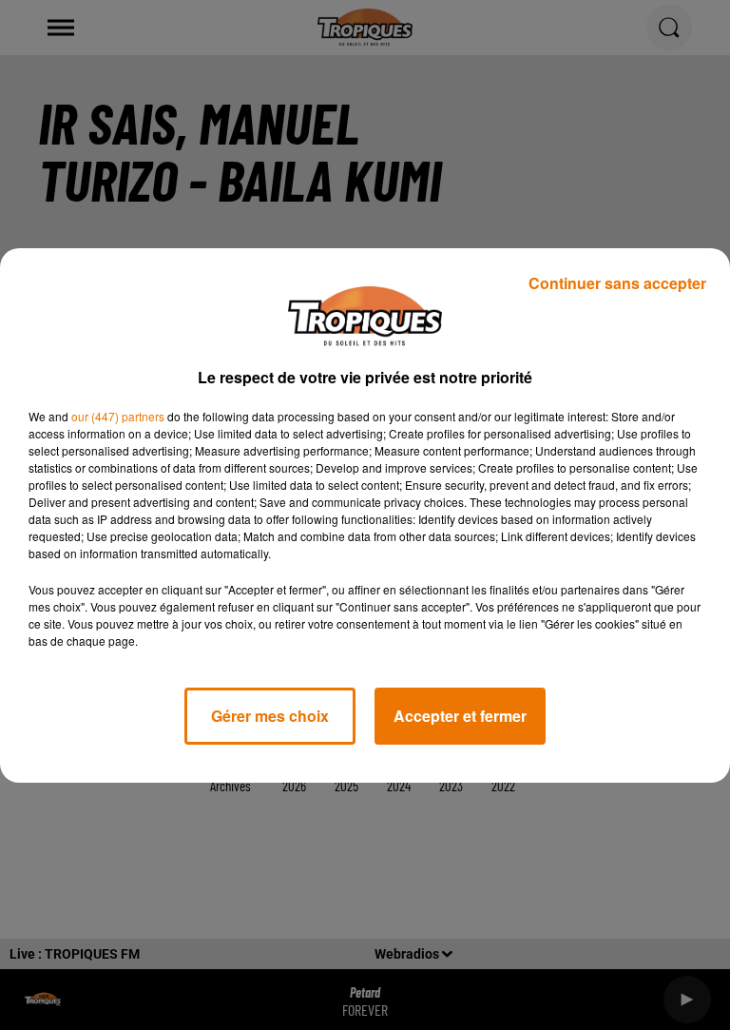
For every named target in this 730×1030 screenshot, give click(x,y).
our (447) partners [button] (117, 416)
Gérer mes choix (270, 716)
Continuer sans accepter (617, 283)
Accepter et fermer (460, 716)
